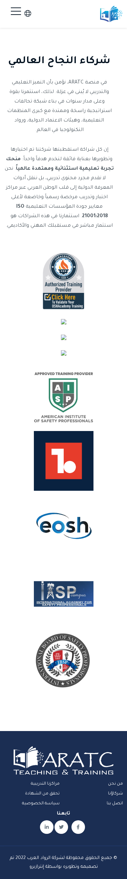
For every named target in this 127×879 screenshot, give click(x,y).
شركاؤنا (115, 793)
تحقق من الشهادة (42, 793)
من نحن (115, 784)
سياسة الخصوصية (41, 803)
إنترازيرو (36, 866)
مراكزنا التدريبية (45, 784)
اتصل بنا (115, 803)
